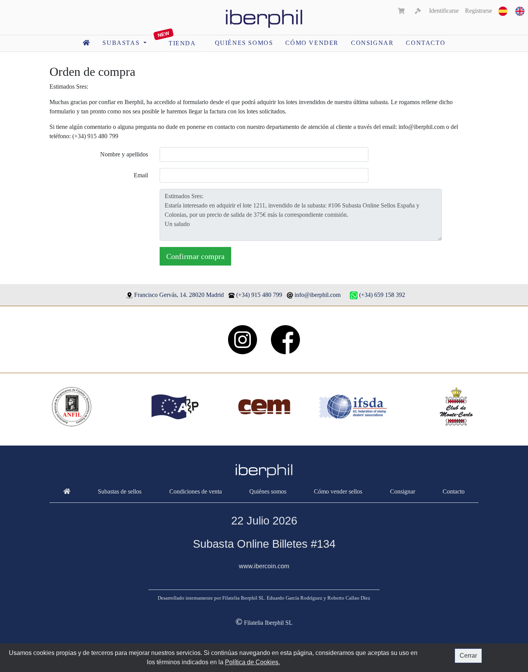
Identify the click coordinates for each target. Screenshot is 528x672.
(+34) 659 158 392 (382, 294)
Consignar (372, 42)
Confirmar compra (195, 256)
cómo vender (312, 42)
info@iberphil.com (318, 294)
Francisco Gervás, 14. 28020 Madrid (179, 294)
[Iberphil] (66, 491)
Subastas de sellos (119, 491)
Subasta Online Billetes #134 (264, 544)
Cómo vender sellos (338, 491)
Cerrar (468, 655)
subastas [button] (121, 42)
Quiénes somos (244, 42)
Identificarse (444, 10)
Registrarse (478, 10)
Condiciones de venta (195, 491)
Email (141, 175)
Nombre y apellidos (124, 154)
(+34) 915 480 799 (259, 294)
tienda (182, 43)
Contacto (425, 42)
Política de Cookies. (252, 662)
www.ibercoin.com (264, 566)
